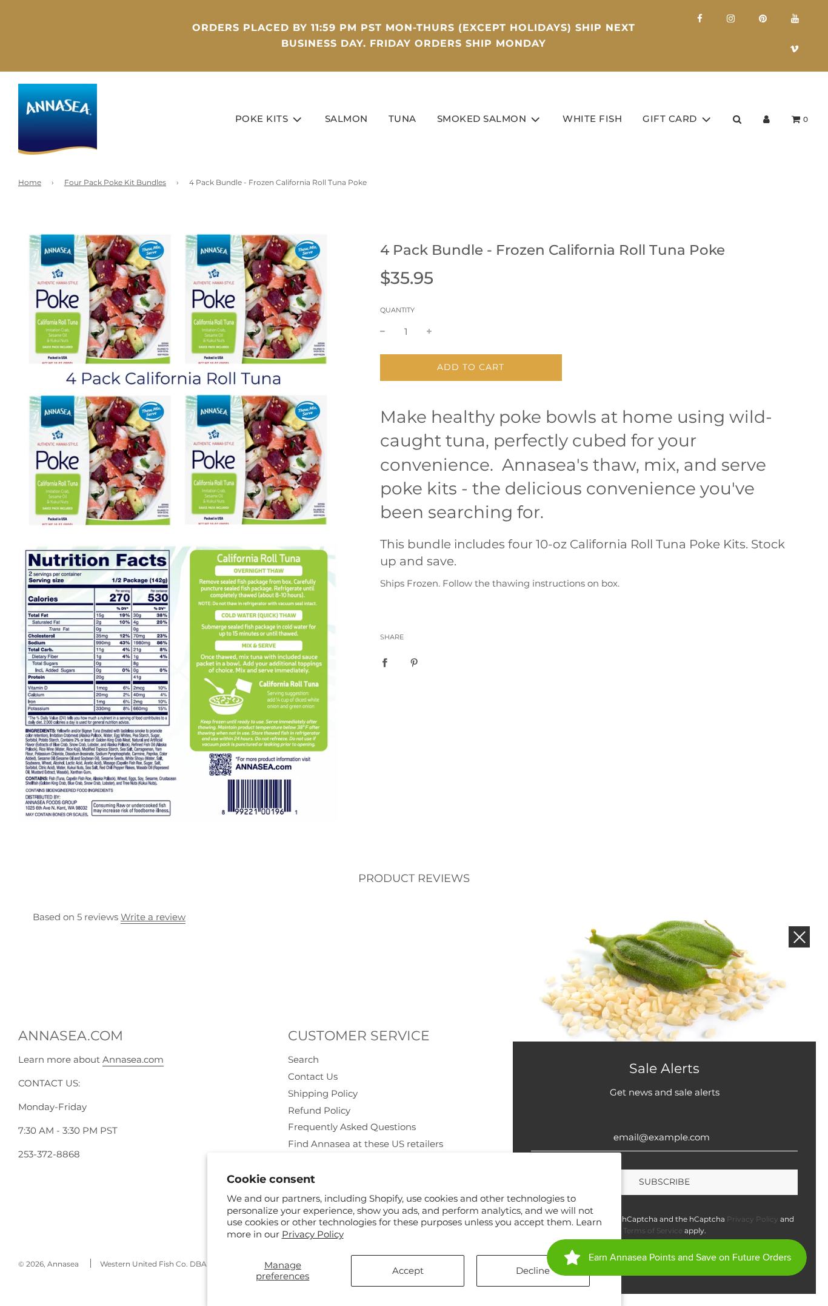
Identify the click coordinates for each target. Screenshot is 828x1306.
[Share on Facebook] (384, 661)
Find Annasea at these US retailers (365, 1143)
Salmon (346, 118)
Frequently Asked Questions (352, 1127)
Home (29, 182)
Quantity (397, 310)
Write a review (153, 917)
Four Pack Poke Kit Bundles (115, 182)
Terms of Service (653, 1230)
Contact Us (313, 1076)
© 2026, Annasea (48, 1263)
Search (303, 1059)
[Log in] (766, 119)
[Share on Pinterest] (414, 661)
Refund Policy (319, 1110)
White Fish (592, 118)
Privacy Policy (313, 1234)
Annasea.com (133, 1059)
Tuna (402, 118)
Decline (533, 1270)
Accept (408, 1270)
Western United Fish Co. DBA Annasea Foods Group (195, 1263)
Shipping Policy (323, 1093)
